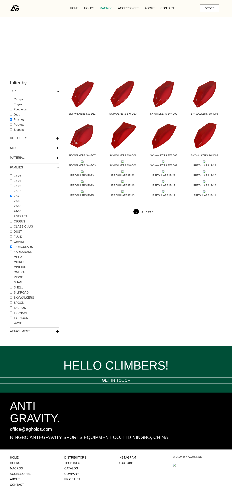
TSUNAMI (20, 312)
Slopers (19, 129)
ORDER (210, 8)
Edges (18, 104)
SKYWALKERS (24, 297)
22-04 (17, 180)
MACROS (106, 8)
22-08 (17, 185)
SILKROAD (21, 292)
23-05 (17, 206)
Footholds (20, 109)
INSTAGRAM (127, 457)
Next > (149, 211)
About (150, 8)
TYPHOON (21, 317)
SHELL (18, 287)
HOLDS (89, 8)
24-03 (17, 211)
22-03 (17, 175)
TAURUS (20, 307)
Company (71, 473)
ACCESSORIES (128, 8)
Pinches (19, 119)
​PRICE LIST (72, 479)
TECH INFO (72, 463)
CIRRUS (19, 221)
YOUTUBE (126, 463)
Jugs (17, 114)
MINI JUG (20, 267)
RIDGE (18, 277)
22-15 (17, 191)
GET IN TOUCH (116, 380)
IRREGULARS (23, 246)
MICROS (19, 262)
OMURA (19, 272)
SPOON (19, 302)
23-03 (17, 201)
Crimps (18, 99)
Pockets (19, 124)
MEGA (18, 257)
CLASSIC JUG (23, 226)
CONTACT (167, 8)
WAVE (18, 323)
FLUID (18, 236)
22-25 (17, 196)
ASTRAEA (21, 216)
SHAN (18, 282)
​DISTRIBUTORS (75, 457)
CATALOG (71, 468)
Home (74, 8)
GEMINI (19, 241)
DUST (18, 231)
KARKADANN (23, 251)
